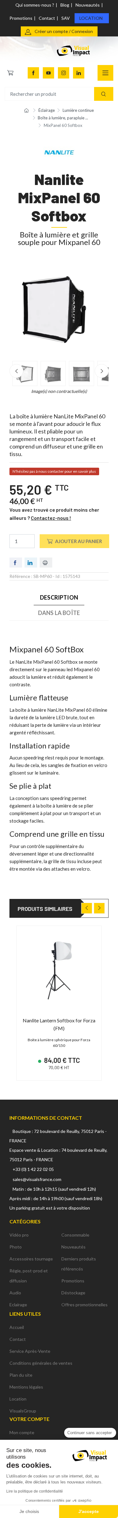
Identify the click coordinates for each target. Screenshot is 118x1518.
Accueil (16, 1327)
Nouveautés (88, 5)
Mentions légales (26, 1387)
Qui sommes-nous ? (34, 5)
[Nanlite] (59, 152)
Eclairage (18, 1304)
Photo (15, 1246)
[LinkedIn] (78, 73)
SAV (65, 18)
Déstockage (73, 1292)
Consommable (75, 1235)
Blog (64, 5)
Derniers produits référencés (78, 1263)
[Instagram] (63, 73)
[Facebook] (33, 73)
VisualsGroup (22, 1410)
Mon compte (21, 1432)
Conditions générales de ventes (40, 1363)
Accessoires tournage (31, 1258)
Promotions (20, 18)
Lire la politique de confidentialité (34, 1491)
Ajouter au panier (78, 541)
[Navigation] (105, 73)
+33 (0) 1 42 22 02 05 (33, 1169)
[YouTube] (48, 73)
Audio (15, 1292)
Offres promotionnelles (84, 1304)
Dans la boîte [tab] (59, 612)
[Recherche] (103, 94)
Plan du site (20, 1375)
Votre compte (29, 1419)
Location (91, 18)
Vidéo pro (19, 1235)
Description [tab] (59, 597)
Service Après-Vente (29, 1351)
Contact (47, 18)
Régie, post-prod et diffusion (28, 1275)
